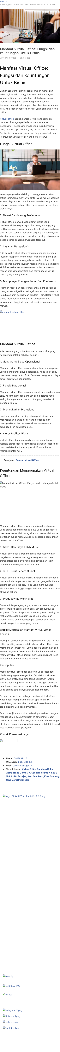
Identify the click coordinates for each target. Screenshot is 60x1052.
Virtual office (7, 118)
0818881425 (20, 758)
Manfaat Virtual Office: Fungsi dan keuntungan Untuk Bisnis (27, 51)
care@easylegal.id (22, 765)
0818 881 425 (25, 761)
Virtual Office (8, 58)
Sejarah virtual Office (27, 460)
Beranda (3, 1)
